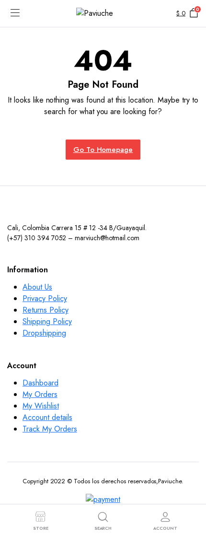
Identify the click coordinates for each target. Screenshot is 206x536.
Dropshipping (44, 332)
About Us (37, 286)
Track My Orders (50, 428)
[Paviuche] (103, 14)
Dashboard (40, 382)
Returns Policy (46, 309)
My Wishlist (41, 405)
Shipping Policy (47, 321)
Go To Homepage (103, 149)
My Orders (40, 394)
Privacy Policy (45, 298)
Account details (47, 417)
